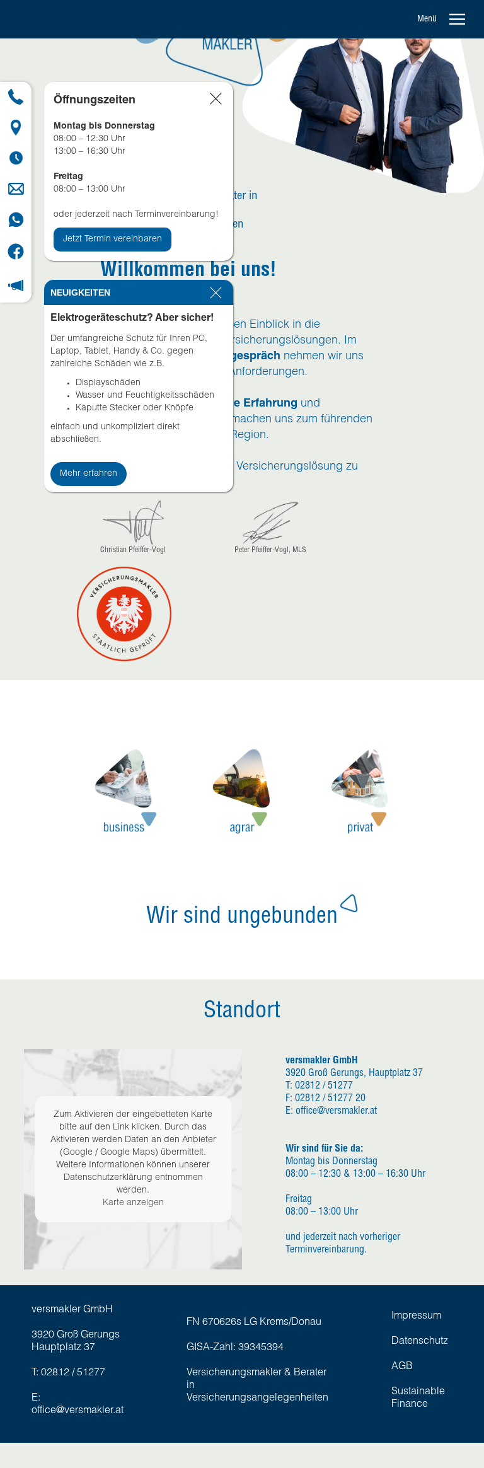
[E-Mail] (16, 189)
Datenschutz (419, 1342)
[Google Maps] (16, 128)
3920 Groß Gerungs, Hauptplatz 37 (354, 1074)
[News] (15, 285)
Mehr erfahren (88, 474)
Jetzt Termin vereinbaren (112, 239)
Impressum (416, 1317)
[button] (445, 19)
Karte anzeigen (133, 1203)
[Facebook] (15, 251)
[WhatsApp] (16, 220)
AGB (402, 1367)
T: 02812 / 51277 (319, 1087)
